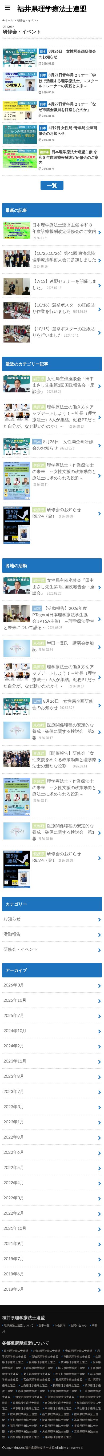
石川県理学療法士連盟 (68, 1379)
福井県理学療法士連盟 (52, 8)
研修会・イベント (20, 949)
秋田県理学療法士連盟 (76, 1356)
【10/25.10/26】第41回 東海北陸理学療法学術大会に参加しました (64, 259)
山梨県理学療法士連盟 (34, 1385)
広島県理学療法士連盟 (23, 1414)
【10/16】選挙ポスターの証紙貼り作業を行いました (63, 308)
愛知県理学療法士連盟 (63, 1391)
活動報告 (12, 933)
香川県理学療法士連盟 (23, 1419)
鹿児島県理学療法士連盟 (24, 1437)
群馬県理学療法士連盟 (39, 1368)
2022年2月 (13, 1212)
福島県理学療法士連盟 (42, 1362)
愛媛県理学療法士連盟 (55, 1419)
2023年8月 (13, 1076)
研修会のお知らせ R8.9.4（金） (59, 512)
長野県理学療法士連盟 (66, 1385)
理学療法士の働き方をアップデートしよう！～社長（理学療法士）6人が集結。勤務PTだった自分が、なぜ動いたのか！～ (49, 416)
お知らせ (12, 918)
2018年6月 (13, 1273)
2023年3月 (13, 1106)
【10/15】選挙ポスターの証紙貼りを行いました (63, 331)
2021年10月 (14, 1228)
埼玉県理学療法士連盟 (71, 1368)
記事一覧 (44, 1325)
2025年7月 (13, 1015)
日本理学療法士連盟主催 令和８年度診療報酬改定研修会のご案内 (64, 231)
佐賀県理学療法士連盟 (55, 1425)
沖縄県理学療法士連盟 (58, 1437)
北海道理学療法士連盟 (46, 1350)
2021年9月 (13, 1243)
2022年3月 (13, 1197)
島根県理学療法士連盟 (58, 1408)
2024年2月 (13, 1045)
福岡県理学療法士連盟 (23, 1425)
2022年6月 (13, 1152)
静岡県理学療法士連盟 (31, 1391)
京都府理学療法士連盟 (60, 1396)
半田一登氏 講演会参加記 (63, 646)
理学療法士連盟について (18, 1325)
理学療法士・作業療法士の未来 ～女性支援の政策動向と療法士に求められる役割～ (64, 474)
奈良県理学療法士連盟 (58, 1402)
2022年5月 (13, 1167)
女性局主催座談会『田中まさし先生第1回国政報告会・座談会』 (63, 385)
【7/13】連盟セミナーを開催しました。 (64, 284)
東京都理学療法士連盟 (36, 1373)
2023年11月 (14, 1060)
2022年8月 (13, 1136)
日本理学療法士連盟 (16, 1350)
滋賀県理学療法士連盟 (28, 1396)
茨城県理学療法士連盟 (74, 1362)
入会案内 (60, 1325)
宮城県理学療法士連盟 (44, 1356)
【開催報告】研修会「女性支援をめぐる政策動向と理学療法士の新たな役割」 (64, 759)
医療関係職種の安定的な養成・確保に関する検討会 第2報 (63, 731)
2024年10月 (14, 1030)
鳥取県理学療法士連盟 (26, 1408)
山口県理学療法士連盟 (55, 1414)
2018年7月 (13, 1258)
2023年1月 (13, 1121)
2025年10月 (14, 1000)
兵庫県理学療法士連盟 (26, 1402)
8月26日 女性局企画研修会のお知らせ (62, 444)
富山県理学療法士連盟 (36, 1379)
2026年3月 (13, 984)
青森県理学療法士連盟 (78, 1350)
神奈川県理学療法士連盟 (70, 1373)
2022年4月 (13, 1182)
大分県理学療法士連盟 (55, 1431)
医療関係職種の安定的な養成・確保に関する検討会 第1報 (63, 832)
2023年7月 (13, 1091)
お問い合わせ (79, 1325)
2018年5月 (13, 1288)
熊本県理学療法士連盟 (23, 1431)
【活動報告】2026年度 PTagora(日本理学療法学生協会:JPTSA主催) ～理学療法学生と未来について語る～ (48, 618)
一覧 (52, 185)
